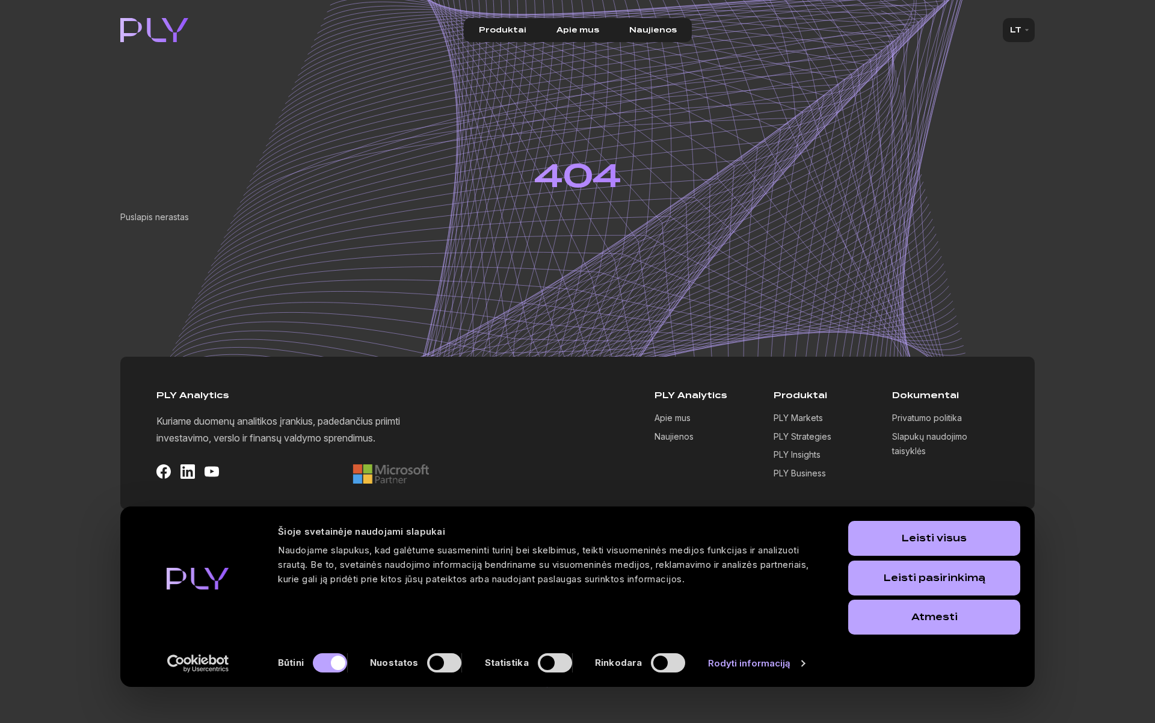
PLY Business (800, 473)
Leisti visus (934, 538)
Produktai (502, 30)
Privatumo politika (927, 418)
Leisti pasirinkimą (934, 578)
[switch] (444, 662)
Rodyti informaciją (749, 663)
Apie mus (577, 30)
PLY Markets (798, 418)
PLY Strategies (802, 436)
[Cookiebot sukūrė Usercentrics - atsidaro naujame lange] (198, 663)
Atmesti (934, 617)
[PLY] (154, 30)
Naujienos (653, 30)
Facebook (163, 471)
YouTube (212, 471)
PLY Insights (797, 454)
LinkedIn (187, 471)
